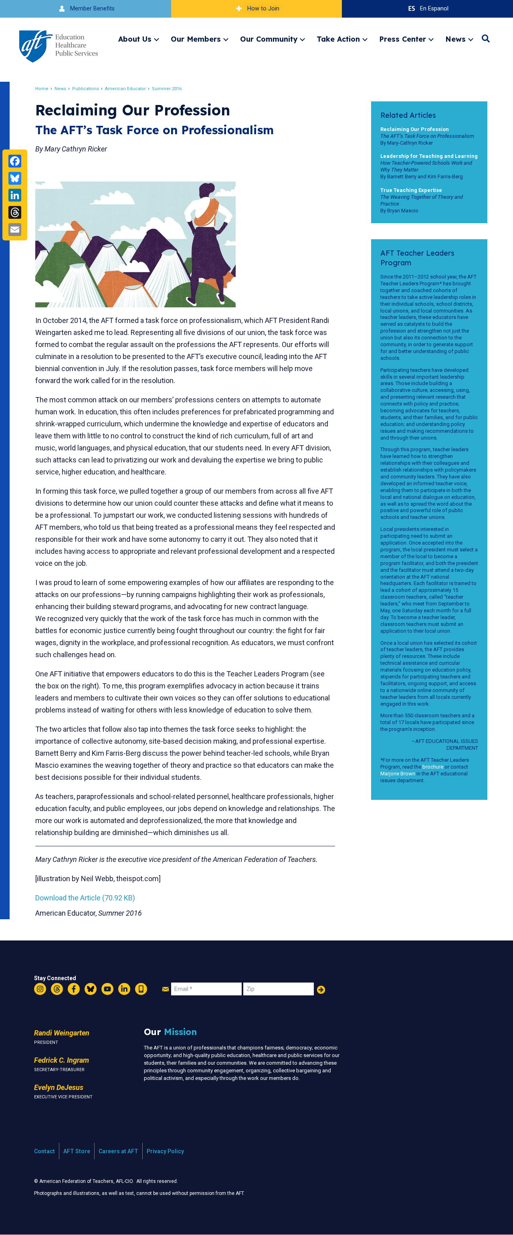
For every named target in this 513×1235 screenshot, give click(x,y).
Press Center (402, 38)
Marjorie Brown (397, 774)
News (455, 38)
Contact (44, 1151)
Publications (85, 88)
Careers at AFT (118, 1151)
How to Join (263, 8)
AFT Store (76, 1151)
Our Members (196, 38)
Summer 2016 (167, 88)
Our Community (268, 38)
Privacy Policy (165, 1151)
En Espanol (434, 8)
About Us (134, 38)
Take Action (338, 38)
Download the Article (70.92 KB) (85, 898)
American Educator (125, 88)
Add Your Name (321, 990)
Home (41, 88)
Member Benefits (92, 8)
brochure (432, 767)
